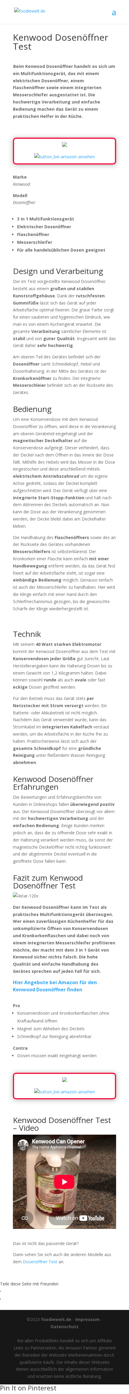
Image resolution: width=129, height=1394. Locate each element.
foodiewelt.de (56, 1319)
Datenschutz (65, 1326)
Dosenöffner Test (40, 1261)
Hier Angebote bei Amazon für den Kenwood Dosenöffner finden (55, 986)
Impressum (87, 1319)
